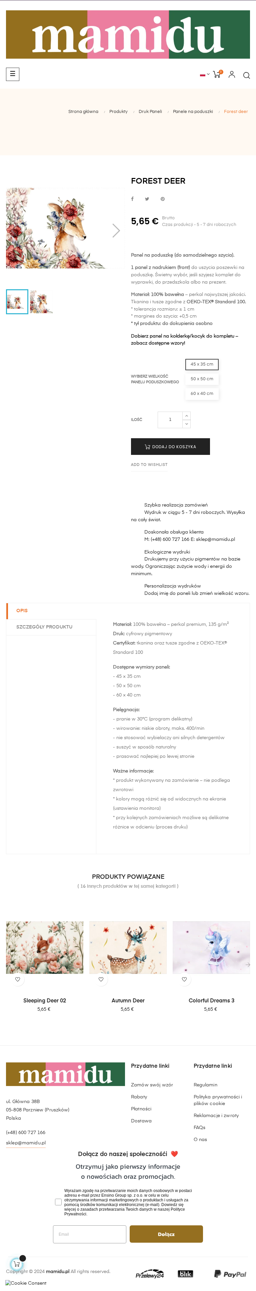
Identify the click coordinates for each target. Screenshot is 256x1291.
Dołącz (166, 1234)
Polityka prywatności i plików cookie (218, 1100)
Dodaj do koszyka (173, 447)
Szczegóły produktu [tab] (44, 627)
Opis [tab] (22, 611)
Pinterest (163, 199)
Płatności (141, 1109)
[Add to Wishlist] (17, 979)
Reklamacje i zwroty (216, 1115)
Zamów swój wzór (152, 1085)
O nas (200, 1139)
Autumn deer (128, 1001)
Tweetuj (147, 199)
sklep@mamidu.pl (26, 1143)
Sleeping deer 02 (44, 1001)
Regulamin (205, 1085)
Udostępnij (132, 199)
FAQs (200, 1127)
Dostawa (141, 1121)
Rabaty (139, 1097)
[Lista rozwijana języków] (205, 74)
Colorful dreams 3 (211, 1001)
